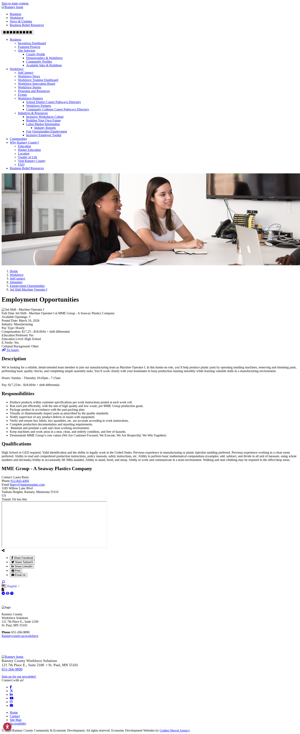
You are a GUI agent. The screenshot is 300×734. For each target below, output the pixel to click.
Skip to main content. (15, 3)
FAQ (21, 164)
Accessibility (18, 723)
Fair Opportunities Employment (46, 131)
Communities (18, 139)
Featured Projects (29, 47)
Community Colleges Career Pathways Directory (57, 109)
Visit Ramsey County (32, 161)
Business (15, 14)
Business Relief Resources (27, 25)
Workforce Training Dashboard (38, 80)
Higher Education (29, 150)
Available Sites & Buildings (44, 65)
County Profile (35, 54)
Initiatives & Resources (33, 113)
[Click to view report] (8, 593)
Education (24, 146)
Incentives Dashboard (32, 43)
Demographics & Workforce (44, 58)
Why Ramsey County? (24, 142)
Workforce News (29, 76)
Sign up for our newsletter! (19, 676)
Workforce (16, 17)
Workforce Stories (29, 87)
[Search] (3, 582)
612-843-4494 (20, 481)
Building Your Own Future (43, 120)
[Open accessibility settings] (7, 727)
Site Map (15, 720)
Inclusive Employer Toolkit (43, 135)
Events (22, 94)
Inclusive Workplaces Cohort (44, 116)
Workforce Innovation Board (36, 83)
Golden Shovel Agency (175, 730)
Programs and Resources (34, 91)
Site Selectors (26, 50)
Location (23, 153)
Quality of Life (27, 157)
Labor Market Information (43, 124)
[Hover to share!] (3, 550)
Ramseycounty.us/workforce (20, 636)
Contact (15, 716)
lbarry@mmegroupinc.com (27, 484)
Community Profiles (39, 61)
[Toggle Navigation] (17, 32)
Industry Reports (45, 127)
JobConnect (25, 72)
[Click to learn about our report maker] (11, 593)
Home (14, 712)
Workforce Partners (30, 98)
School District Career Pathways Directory (53, 102)
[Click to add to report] (4, 593)
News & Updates (21, 21)
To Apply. (12, 350)
